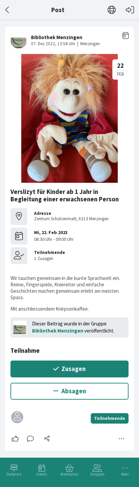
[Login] (130, 10)
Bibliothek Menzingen (57, 330)
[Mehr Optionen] (122, 439)
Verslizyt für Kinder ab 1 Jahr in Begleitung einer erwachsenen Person (64, 195)
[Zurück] (7, 10)
